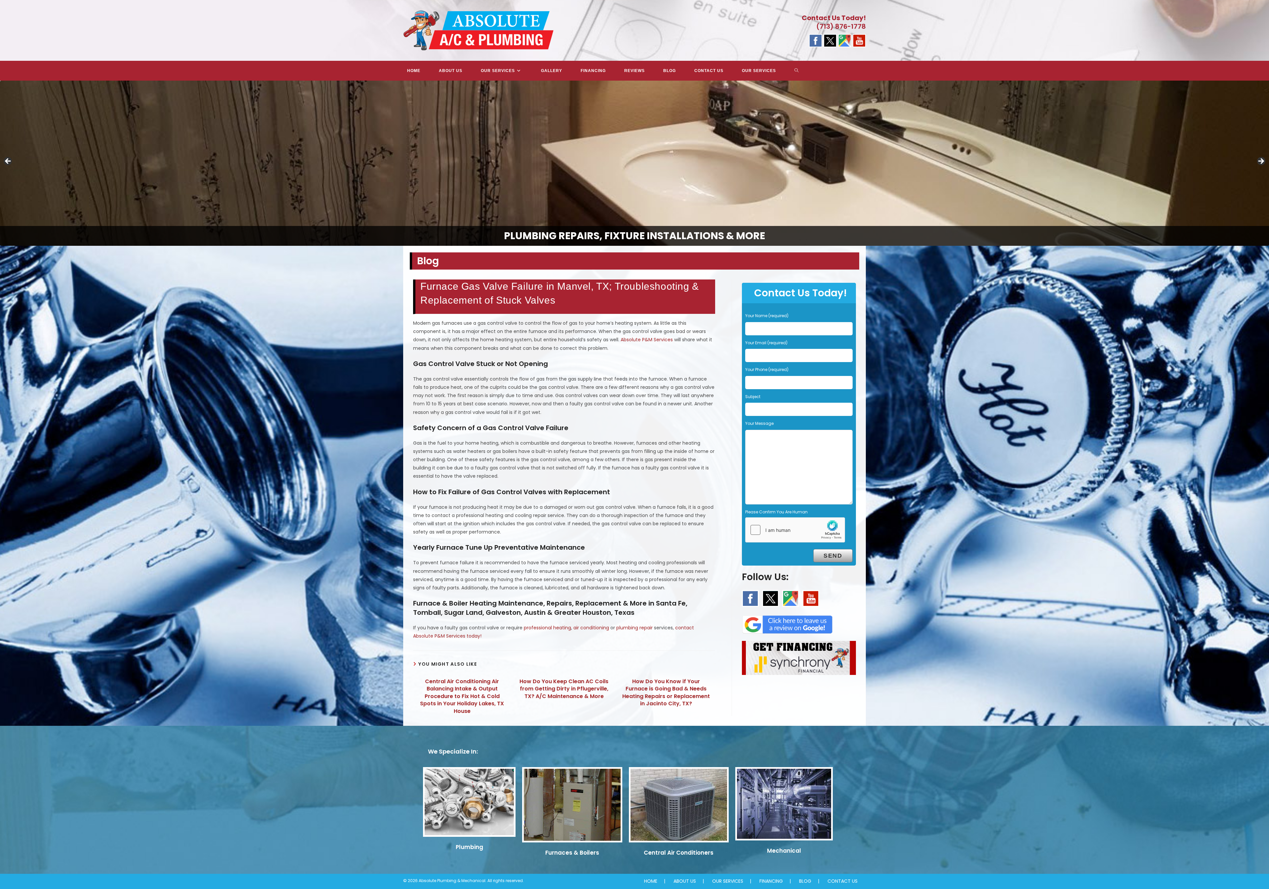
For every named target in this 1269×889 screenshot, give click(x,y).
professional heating (547, 627)
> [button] (1261, 162)
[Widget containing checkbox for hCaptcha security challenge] (795, 529)
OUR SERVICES (727, 881)
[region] (634, 163)
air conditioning (591, 627)
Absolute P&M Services (647, 339)
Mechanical (784, 851)
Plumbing (469, 847)
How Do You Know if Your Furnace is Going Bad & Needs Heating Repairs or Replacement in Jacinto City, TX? (666, 692)
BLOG (805, 881)
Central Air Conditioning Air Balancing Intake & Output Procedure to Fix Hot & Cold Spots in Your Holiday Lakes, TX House (462, 696)
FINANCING (771, 881)
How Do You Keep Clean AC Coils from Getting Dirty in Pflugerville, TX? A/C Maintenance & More (563, 689)
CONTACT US (842, 881)
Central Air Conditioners (678, 853)
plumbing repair (634, 627)
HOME (650, 881)
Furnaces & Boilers (572, 853)
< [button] (8, 162)
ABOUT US (684, 881)
